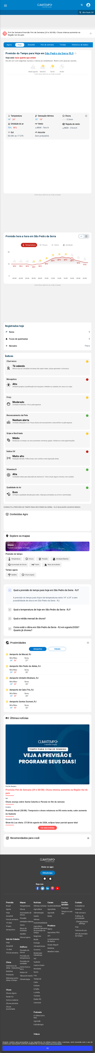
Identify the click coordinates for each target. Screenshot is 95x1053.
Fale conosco (80, 913)
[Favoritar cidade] (75, 53)
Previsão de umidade (24, 962)
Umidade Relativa (62, 559)
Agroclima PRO (54, 932)
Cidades (57, 649)
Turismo (37, 996)
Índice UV (23, 972)
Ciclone (36, 986)
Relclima (9, 971)
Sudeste (37, 962)
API (49, 936)
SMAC (50, 929)
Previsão (9, 902)
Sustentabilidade (40, 923)
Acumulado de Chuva (18, 564)
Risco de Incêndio (54, 564)
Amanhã (31, 45)
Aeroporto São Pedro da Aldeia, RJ (25, 666)
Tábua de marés (26, 976)
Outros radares (12, 1000)
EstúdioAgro (39, 1025)
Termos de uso (81, 930)
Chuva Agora (29, 575)
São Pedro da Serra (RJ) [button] (59, 53)
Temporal (37, 979)
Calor (36, 982)
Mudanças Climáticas (38, 954)
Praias (8, 926)
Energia (37, 943)
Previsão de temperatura (25, 957)
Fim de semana (47, 45)
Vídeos (37, 1034)
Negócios (37, 936)
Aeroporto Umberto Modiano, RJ (24, 678)
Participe (65, 908)
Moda (36, 939)
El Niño (36, 989)
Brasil (8, 906)
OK (48, 1048)
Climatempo (48, 873)
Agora (9, 45)
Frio (35, 976)
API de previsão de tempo (81, 935)
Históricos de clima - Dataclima (13, 967)
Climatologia (25, 979)
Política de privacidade (53, 1044)
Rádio (50, 916)
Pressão (45, 559)
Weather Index (53, 952)
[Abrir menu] (5, 5)
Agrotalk (37, 1021)
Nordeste (37, 969)
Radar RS (37, 999)
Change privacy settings (82, 923)
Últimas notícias (40, 906)
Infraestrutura (39, 946)
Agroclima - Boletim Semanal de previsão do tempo (40, 929)
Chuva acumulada (10, 1008)
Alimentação (39, 913)
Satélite (14, 575)
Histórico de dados (80, 45)
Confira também (64, 903)
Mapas (23, 902)
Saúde (36, 916)
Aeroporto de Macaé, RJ (20, 654)
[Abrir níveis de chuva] (86, 116)
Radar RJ (9, 997)
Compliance (79, 906)
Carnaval (37, 1003)
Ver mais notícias (47, 828)
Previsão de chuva (24, 951)
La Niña (37, 992)
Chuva (31, 559)
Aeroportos (37, 649)
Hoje (20, 45)
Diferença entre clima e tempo (12, 979)
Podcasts (10, 975)
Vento (37, 564)
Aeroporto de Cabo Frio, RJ (22, 690)
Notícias (37, 902)
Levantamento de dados (53, 940)
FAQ (76, 927)
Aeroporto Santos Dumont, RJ (23, 701)
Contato (78, 902)
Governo (37, 950)
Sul (35, 958)
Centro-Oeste (39, 965)
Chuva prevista (12, 1003)
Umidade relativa (26, 922)
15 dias (63, 45)
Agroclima (38, 909)
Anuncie (78, 909)
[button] (82, 5)
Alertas (36, 919)
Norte (36, 972)
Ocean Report (53, 945)
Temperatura (15, 559)
